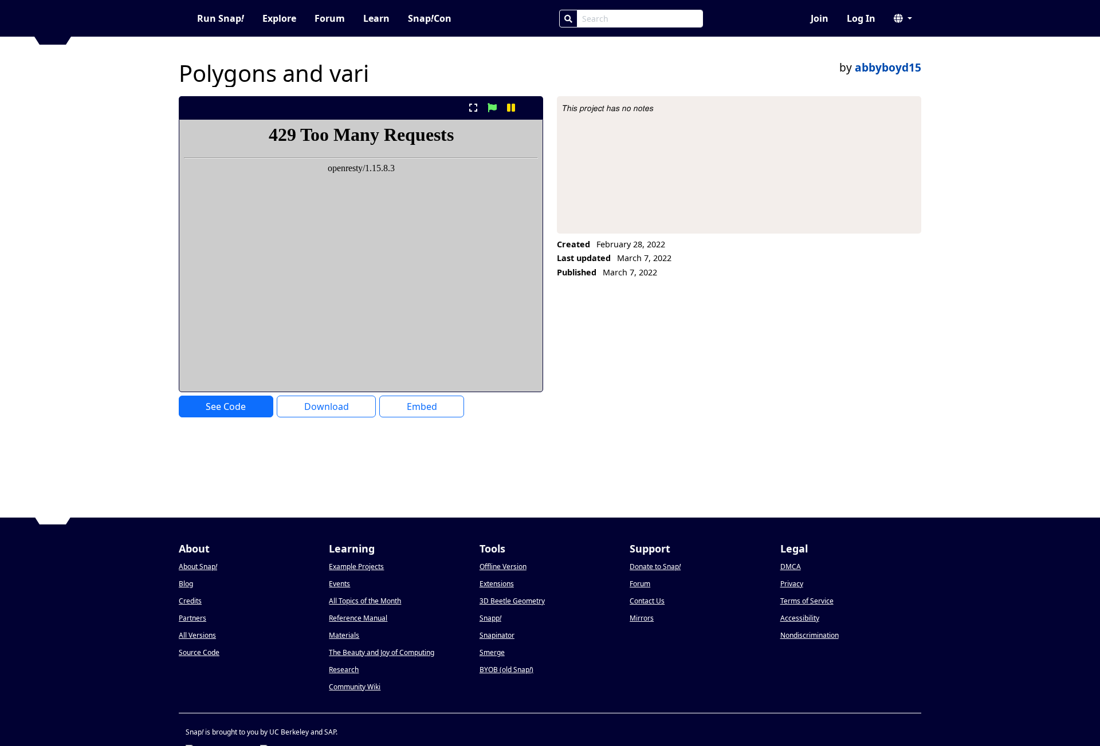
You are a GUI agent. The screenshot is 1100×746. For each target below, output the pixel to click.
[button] (903, 18)
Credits (190, 601)
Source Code (199, 652)
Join (819, 18)
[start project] (492, 107)
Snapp (490, 618)
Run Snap (220, 18)
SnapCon (429, 18)
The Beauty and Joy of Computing (381, 652)
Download (326, 406)
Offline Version (503, 566)
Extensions (497, 584)
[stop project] (530, 107)
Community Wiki (354, 687)
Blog (186, 584)
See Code (226, 406)
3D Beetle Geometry (512, 601)
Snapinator (497, 635)
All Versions (197, 635)
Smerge (492, 652)
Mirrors (642, 618)
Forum (330, 18)
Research (344, 669)
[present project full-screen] (473, 107)
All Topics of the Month (365, 601)
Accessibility (799, 618)
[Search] (568, 18)
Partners (192, 618)
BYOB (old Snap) (506, 669)
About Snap (198, 566)
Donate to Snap (655, 566)
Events (339, 584)
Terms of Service (807, 601)
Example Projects (356, 566)
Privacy (791, 584)
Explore (279, 18)
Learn (376, 18)
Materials (344, 635)
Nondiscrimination (809, 635)
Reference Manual (358, 618)
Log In (861, 18)
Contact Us (647, 601)
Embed (422, 406)
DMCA (790, 566)
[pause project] (511, 107)
